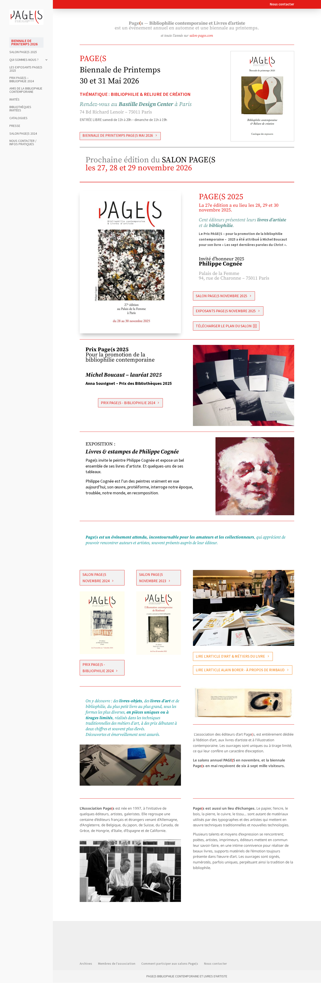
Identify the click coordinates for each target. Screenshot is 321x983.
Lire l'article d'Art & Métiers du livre (230, 656)
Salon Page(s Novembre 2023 (152, 577)
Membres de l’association (116, 963)
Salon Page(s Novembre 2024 (96, 577)
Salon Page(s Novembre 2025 (221, 295)
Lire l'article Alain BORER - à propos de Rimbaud (240, 669)
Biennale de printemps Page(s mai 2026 (117, 135)
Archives (86, 963)
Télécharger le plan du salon (224, 326)
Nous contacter (282, 4)
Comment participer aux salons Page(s (169, 963)
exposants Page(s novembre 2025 (226, 310)
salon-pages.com (201, 35)
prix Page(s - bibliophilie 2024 (128, 402)
